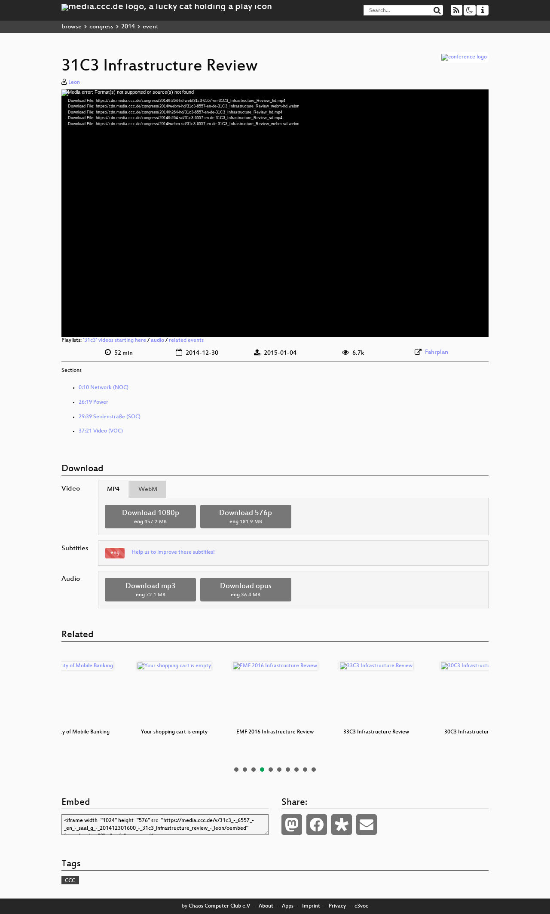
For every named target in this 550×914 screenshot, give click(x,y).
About (266, 906)
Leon (74, 83)
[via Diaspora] (341, 824)
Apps (287, 906)
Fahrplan (436, 352)
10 (314, 769)
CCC (70, 881)
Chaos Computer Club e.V (219, 906)
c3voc (361, 906)
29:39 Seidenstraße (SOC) (110, 417)
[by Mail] (366, 824)
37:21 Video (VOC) (101, 431)
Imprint (311, 906)
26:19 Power (93, 402)
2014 (128, 27)
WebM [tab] (147, 489)
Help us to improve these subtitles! (173, 552)
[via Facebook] (316, 824)
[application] (275, 213)
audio (157, 340)
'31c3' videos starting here (114, 340)
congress (101, 27)
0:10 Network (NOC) (103, 388)
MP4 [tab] (113, 489)
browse (72, 27)
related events (186, 340)
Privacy (337, 906)
